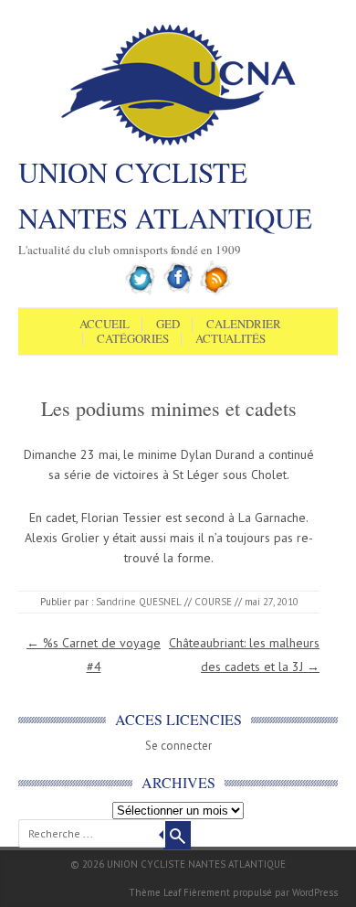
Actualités (230, 339)
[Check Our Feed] (216, 291)
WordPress (315, 892)
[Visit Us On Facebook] (178, 291)
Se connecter (178, 745)
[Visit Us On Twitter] (141, 291)
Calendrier (243, 324)
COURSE (213, 601)
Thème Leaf (155, 892)
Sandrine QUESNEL (139, 601)
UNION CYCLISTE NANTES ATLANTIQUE (165, 195)
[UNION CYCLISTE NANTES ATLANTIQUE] (178, 143)
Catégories (133, 339)
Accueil (104, 324)
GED (168, 324)
